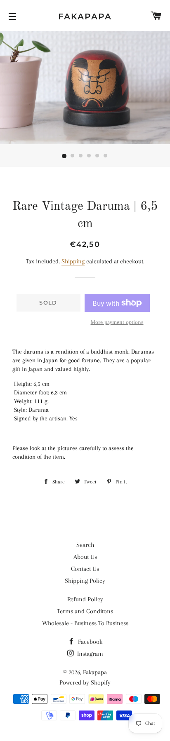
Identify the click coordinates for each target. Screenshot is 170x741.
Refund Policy (85, 599)
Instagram (89, 653)
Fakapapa (85, 16)
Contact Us (85, 568)
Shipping (73, 261)
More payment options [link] (117, 322)
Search (85, 545)
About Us (85, 556)
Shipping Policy (85, 580)
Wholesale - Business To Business (85, 623)
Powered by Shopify (85, 682)
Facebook (89, 641)
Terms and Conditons (85, 611)
